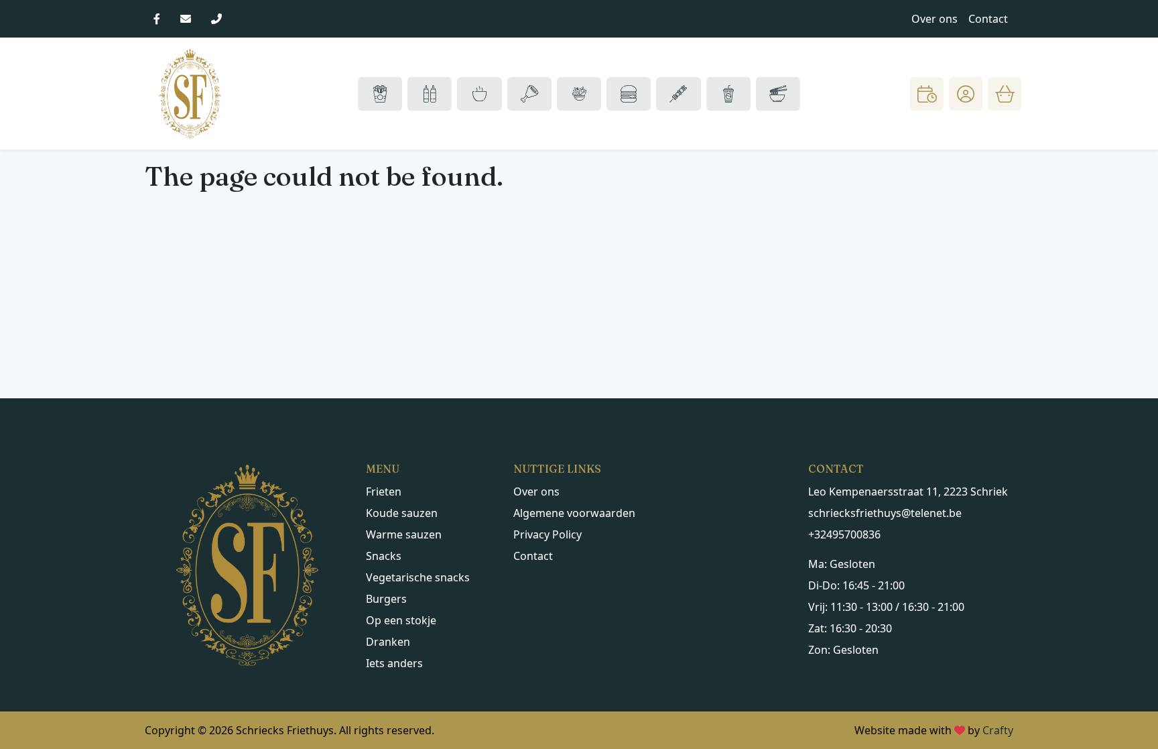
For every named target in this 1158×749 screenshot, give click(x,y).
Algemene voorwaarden (574, 513)
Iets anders (394, 663)
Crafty (997, 730)
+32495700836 (844, 534)
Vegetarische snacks (418, 577)
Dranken (388, 641)
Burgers (386, 598)
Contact (988, 18)
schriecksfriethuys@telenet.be (885, 513)
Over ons (934, 18)
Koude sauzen (402, 513)
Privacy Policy (547, 534)
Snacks (383, 556)
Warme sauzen (404, 534)
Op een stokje (401, 620)
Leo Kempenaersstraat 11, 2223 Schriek (908, 491)
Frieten (383, 491)
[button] (965, 94)
